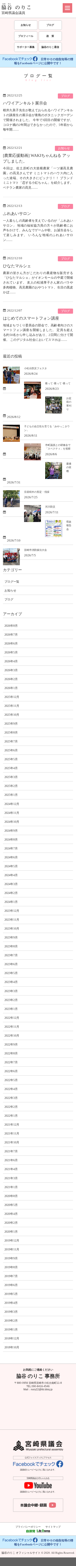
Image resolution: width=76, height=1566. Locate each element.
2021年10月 (11, 1142)
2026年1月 (11, 688)
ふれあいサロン (17, 213)
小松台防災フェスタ (35, 368)
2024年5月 (11, 866)
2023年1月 (11, 1009)
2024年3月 (11, 884)
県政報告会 (68, 525)
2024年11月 (11, 812)
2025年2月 (11, 786)
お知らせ (26, 25)
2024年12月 (11, 804)
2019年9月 (11, 1258)
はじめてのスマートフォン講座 (31, 318)
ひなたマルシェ (17, 266)
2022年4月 (11, 1089)
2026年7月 (11, 634)
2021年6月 (11, 1160)
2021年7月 (11, 1151)
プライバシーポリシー (28, 1526)
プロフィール (25, 36)
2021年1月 (11, 1187)
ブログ (50, 25)
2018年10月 (11, 1347)
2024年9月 (11, 830)
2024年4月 (11, 875)
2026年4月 (11, 661)
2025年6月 (11, 750)
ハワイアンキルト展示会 (25, 103)
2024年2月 (11, 893)
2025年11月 (11, 705)
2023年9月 (11, 937)
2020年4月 (11, 1213)
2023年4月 (11, 982)
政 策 (50, 36)
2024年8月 (11, 839)
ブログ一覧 (11, 581)
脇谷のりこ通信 (50, 47)
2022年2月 (11, 1106)
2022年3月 (11, 1098)
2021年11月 (11, 1133)
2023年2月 (11, 1000)
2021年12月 (11, 1124)
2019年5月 (11, 1294)
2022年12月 (11, 1017)
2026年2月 (11, 679)
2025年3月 (11, 777)
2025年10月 (11, 714)
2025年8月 (11, 732)
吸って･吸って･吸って (58, 383)
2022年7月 (11, 1062)
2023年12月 (11, 910)
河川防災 (50, 506)
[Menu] (67, 8)
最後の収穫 (68, 467)
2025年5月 (11, 759)
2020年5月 (11, 1205)
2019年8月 (11, 1267)
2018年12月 (11, 1338)
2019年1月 (11, 1329)
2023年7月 (11, 955)
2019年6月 (11, 1285)
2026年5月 (11, 652)
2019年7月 (11, 1276)
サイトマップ (53, 1526)
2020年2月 (11, 1222)
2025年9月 (11, 723)
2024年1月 (11, 901)
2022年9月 (11, 1044)
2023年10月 (11, 928)
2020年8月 (11, 1196)
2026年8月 (11, 625)
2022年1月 (11, 1115)
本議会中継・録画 (38, 1505)
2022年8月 (11, 1053)
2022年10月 (11, 1035)
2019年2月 (11, 1320)
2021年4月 (11, 1169)
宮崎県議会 (38, 1446)
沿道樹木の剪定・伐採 (36, 491)
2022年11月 (11, 1026)
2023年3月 (11, 991)
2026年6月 (11, 643)
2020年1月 (11, 1231)
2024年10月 (11, 821)
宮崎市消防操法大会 (35, 549)
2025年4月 (11, 768)
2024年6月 (11, 857)
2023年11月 (11, 919)
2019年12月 (11, 1240)
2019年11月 (11, 1249)
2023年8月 (11, 946)
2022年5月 (11, 1080)
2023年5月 (11, 973)
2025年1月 (11, 794)
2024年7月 (11, 848)
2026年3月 (11, 670)
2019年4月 (11, 1302)
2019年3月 (11, 1311)
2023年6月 (11, 964)
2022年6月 (11, 1071)
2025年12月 (11, 697)
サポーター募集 (26, 47)
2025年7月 (11, 741)
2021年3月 (11, 1178)
